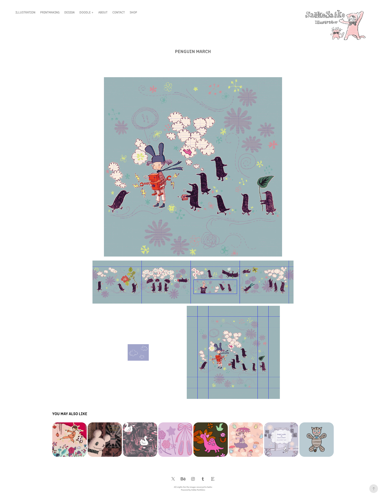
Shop (133, 12)
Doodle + (86, 12)
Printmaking (50, 12)
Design (69, 12)
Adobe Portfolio (198, 489)
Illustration (25, 12)
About (103, 12)
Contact (118, 12)
